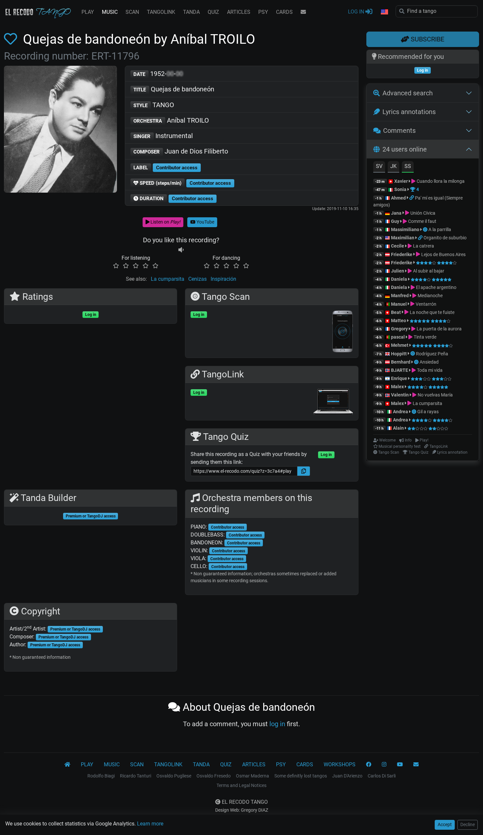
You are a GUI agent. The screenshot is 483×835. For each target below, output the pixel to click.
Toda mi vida (429, 370)
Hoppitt (399, 353)
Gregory (399, 328)
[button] (384, 12)
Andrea (400, 411)
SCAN (132, 12)
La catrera (423, 246)
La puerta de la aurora (438, 328)
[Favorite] (12, 39)
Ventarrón (425, 304)
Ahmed (398, 198)
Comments (399, 130)
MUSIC (110, 12)
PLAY (87, 12)
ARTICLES (238, 12)
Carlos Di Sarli (382, 775)
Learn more (150, 824)
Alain (398, 428)
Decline (467, 824)
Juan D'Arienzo (347, 775)
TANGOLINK (161, 12)
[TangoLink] (412, 198)
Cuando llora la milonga (440, 181)
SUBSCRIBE (426, 39)
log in (277, 724)
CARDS (284, 12)
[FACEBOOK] (369, 764)
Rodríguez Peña (432, 353)
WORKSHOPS (340, 764)
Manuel (399, 304)
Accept (445, 824)
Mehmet (399, 345)
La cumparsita (167, 279)
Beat (396, 312)
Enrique (399, 378)
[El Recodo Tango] (67, 764)
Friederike (401, 254)
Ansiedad (429, 362)
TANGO (153, 105)
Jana (396, 213)
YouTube (205, 222)
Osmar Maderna (252, 775)
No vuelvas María (434, 394)
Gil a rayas (428, 411)
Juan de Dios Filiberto (180, 151)
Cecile (397, 246)
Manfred (400, 295)
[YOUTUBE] (400, 764)
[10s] (181, 250)
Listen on (165, 222)
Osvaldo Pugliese (173, 775)
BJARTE (399, 370)
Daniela (399, 279)
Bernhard (400, 362)
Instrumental (163, 136)
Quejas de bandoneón (173, 89)
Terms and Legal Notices (241, 785)
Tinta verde (424, 337)
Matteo (398, 320)
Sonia (400, 189)
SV (379, 166)
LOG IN (356, 12)
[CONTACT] (303, 12)
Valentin (400, 394)
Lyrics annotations (409, 112)
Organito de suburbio (445, 237)
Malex (397, 386)
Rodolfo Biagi (101, 775)
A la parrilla (439, 229)
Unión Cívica (422, 213)
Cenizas (197, 279)
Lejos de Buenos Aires (442, 254)
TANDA (191, 12)
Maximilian (402, 237)
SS (407, 166)
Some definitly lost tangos (300, 775)
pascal (398, 337)
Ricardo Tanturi (135, 775)
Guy (395, 221)
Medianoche (429, 295)
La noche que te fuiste (431, 312)
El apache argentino (435, 287)
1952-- (158, 74)
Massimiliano (405, 229)
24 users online (404, 149)
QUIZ (213, 12)
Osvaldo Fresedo (213, 775)
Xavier (401, 181)
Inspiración (223, 279)
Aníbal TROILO (171, 120)
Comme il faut (421, 221)
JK (393, 166)
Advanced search (407, 93)
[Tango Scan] (425, 229)
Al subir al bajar (428, 271)
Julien (398, 271)
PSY (263, 12)
